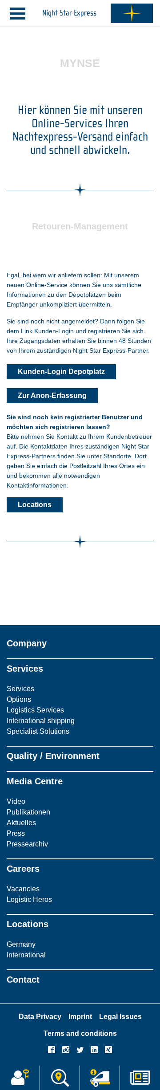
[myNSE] (20, 1078)
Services (25, 668)
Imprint (80, 1016)
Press (16, 833)
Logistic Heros (29, 899)
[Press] (140, 1078)
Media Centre (35, 781)
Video (16, 801)
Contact (23, 979)
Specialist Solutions (38, 731)
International (26, 955)
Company (27, 643)
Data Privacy (40, 1016)
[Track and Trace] (100, 1078)
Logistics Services (35, 710)
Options (19, 699)
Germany (21, 944)
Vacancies (23, 889)
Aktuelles (21, 822)
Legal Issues (120, 1016)
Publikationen (28, 812)
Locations (27, 924)
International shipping (41, 720)
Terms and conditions (80, 1033)
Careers (23, 869)
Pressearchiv (27, 844)
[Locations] (60, 1078)
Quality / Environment (53, 756)
